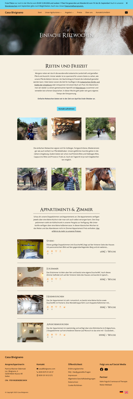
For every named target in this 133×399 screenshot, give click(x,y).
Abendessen (81, 88)
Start (40, 12)
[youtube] (106, 369)
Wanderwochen (11, 6)
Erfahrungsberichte (75, 369)
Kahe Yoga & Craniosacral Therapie (113, 381)
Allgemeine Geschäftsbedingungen (81, 379)
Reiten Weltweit (106, 385)
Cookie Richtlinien (75, 385)
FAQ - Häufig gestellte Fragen (79, 372)
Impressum (72, 375)
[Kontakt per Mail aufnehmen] (126, 12)
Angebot (68, 12)
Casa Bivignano (14, 12)
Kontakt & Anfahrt (103, 12)
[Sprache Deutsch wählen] (121, 392)
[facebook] (101, 369)
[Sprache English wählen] (126, 392)
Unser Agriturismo (52, 12)
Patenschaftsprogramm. (74, 6)
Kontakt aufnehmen (66, 109)
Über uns (89, 12)
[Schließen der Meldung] (127, 3)
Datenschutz (73, 382)
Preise (79, 12)
